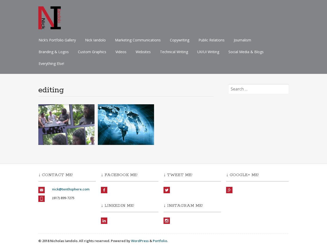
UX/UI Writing (208, 51)
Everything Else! (51, 63)
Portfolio (160, 240)
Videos (120, 51)
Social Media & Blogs (246, 51)
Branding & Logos (54, 51)
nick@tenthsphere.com (70, 189)
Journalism (242, 40)
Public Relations (211, 40)
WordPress (140, 240)
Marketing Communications (138, 40)
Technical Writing (174, 51)
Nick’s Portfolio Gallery (57, 40)
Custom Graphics (92, 51)
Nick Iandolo (95, 40)
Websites (143, 51)
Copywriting (179, 40)
